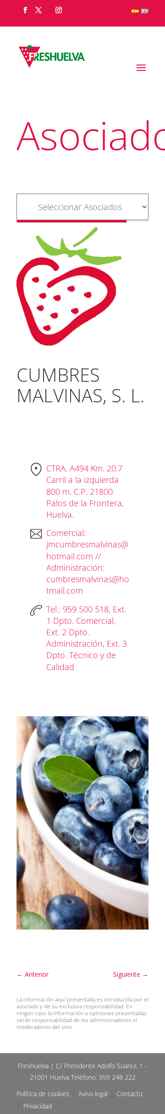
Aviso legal (94, 1093)
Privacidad (37, 1106)
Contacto (129, 1093)
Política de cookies (44, 1093)
